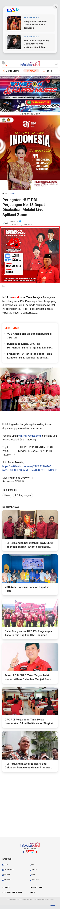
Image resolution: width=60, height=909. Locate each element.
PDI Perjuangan (23, 495)
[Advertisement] (30, 878)
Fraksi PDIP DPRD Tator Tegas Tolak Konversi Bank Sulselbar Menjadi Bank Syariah (29, 356)
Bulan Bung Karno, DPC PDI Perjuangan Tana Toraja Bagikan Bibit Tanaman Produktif (29, 346)
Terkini (49, 71)
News (7, 495)
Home (5, 193)
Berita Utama (13, 71)
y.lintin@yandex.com (29, 435)
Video (32, 71)
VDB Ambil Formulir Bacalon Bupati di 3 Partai (29, 335)
